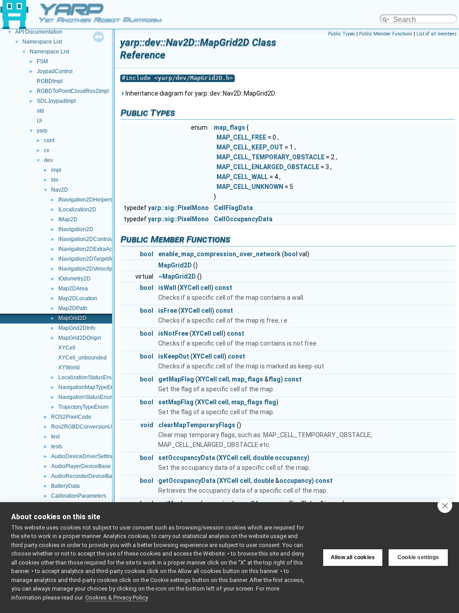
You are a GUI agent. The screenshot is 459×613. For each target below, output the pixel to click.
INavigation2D (75, 229)
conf (49, 140)
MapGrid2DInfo (76, 328)
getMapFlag (176, 379)
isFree (167, 310)
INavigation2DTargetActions (92, 259)
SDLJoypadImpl (56, 101)
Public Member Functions (385, 34)
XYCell (66, 348)
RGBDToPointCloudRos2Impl (73, 91)
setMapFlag (176, 402)
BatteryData (65, 486)
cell (205, 287)
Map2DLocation (77, 298)
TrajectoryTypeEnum (83, 407)
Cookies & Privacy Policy (116, 597)
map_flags (229, 127)
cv (46, 150)
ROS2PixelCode (71, 417)
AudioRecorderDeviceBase (84, 476)
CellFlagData (233, 207)
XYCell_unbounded (82, 358)
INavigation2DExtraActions (91, 249)
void (146, 425)
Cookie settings (418, 557)
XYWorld (69, 367)
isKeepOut (173, 356)
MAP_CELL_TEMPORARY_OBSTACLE (271, 157)
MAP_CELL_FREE (241, 137)
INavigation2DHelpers (85, 200)
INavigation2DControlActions (93, 239)
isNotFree (173, 333)
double (263, 457)
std (40, 111)
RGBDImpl (50, 81)
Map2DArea (73, 288)
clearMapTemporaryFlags (196, 425)
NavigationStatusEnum (86, 397)
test (55, 436)
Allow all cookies (353, 557)
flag (274, 379)
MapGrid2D (72, 318)
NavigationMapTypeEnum (89, 387)
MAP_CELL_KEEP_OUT (250, 147)
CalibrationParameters (78, 496)
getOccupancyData (187, 480)
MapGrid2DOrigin (79, 338)
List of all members (436, 34)
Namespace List (42, 42)
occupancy (291, 457)
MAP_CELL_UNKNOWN (250, 186)
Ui (39, 121)
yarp (42, 130)
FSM (42, 61)
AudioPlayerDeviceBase (81, 466)
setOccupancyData (186, 457)
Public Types (341, 34)
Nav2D (59, 190)
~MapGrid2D (177, 276)
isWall (167, 287)
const (223, 287)
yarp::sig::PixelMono (178, 207)
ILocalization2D (77, 209)
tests (56, 446)
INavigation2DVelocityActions (94, 269)
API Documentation (38, 32)
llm (54, 180)
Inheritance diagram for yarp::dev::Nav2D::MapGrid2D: (200, 93)
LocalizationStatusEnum (87, 377)
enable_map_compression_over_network (219, 254)
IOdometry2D (74, 279)
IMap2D (68, 219)
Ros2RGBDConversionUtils (85, 427)
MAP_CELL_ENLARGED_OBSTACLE (268, 167)
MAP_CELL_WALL (242, 176)
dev (48, 160)
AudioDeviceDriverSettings (84, 456)
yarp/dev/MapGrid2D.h (194, 77)
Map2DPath (72, 308)
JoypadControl (55, 71)
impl (56, 170)
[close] (444, 505)
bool (146, 254)
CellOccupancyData (243, 219)
